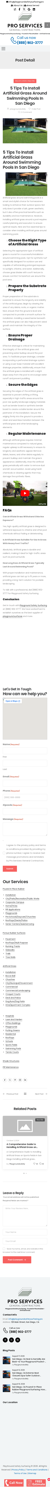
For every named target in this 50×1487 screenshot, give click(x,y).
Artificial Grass (9, 966)
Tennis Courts (12, 1052)
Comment (26, 112)
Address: (7, 1322)
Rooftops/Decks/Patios (17, 920)
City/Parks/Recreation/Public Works (22, 898)
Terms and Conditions (36, 1469)
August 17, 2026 (18, 1356)
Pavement (11, 939)
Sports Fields (11, 1044)
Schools (9, 1041)
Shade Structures (11, 1061)
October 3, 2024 (13, 1141)
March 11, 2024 (20, 81)
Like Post (36, 109)
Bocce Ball (10, 975)
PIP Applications (13, 909)
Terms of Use (20, 1473)
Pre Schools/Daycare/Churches (21, 916)
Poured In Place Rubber (14, 888)
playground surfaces (12, 616)
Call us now (26, 37)
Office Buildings (13, 1023)
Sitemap (32, 1473)
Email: (5, 1319)
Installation (11, 895)
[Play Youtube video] (25, 493)
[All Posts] (25, 1094)
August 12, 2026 (18, 1370)
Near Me (31, 81)
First (5, 756)
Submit (9, 869)
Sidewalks (10, 950)
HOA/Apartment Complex (18, 1005)
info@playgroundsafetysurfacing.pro (26, 1)
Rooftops (10, 1037)
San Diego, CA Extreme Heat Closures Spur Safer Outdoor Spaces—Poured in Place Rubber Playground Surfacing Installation (28, 1377)
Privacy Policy (18, 1469)
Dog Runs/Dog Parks (15, 1001)
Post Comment (15, 1259)
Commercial (12, 986)
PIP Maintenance (11, 1067)
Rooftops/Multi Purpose (17, 942)
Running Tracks (13, 946)
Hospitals (10, 1015)
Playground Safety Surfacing (33, 605)
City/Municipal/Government (19, 983)
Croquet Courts (13, 994)
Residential (11, 1034)
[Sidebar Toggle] (47, 25)
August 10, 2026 (18, 1384)
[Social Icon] (5, 1080)
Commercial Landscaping (18, 990)
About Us (17, 5)
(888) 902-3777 (30, 42)
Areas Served (32, 5)
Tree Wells (10, 957)
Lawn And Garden (14, 1019)
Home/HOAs (11, 905)
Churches (10, 979)
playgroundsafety (18, 109)
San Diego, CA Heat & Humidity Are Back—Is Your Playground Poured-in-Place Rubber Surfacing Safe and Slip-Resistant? (29, 1363)
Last (5, 769)
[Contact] (12, 40)
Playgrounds (11, 913)
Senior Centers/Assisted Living (20, 924)
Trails (8, 953)
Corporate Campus (15, 902)
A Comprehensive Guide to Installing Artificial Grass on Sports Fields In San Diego (21, 1147)
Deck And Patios (13, 997)
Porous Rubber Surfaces (14, 933)
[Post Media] (25, 1126)
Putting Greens (13, 1030)
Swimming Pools (13, 1048)
